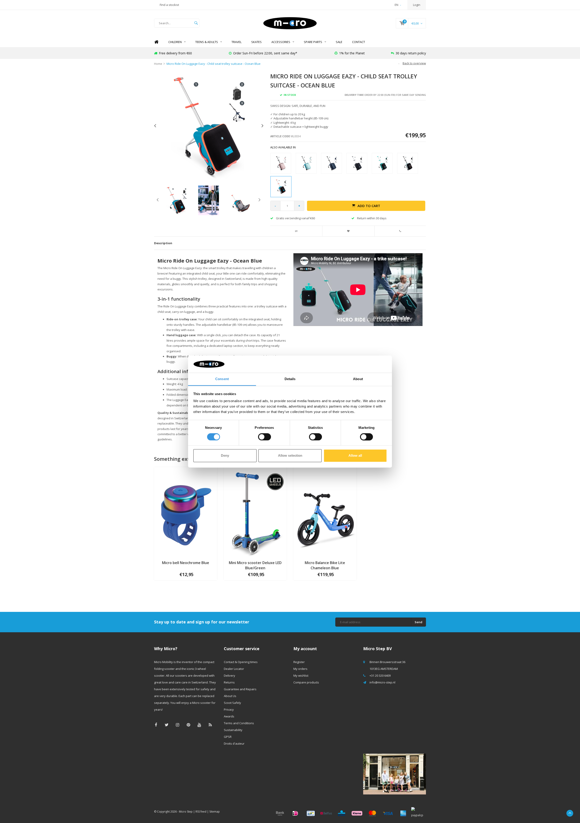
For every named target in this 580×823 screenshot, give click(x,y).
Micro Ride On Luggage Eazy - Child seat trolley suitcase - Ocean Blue (214, 64)
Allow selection (290, 456)
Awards (229, 716)
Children (175, 42)
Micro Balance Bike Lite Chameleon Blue (325, 565)
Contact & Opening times (241, 662)
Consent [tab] (222, 379)
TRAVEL (237, 42)
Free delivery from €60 (175, 53)
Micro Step (186, 811)
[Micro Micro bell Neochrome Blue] (185, 512)
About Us (230, 696)
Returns (229, 682)
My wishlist (300, 675)
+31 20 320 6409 (380, 675)
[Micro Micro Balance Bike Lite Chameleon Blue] (324, 512)
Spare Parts (313, 42)
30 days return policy (411, 53)
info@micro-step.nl (382, 682)
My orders (300, 669)
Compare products (306, 682)
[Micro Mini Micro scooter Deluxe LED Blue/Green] (255, 512)
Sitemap (214, 811)
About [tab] (358, 379)
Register (299, 662)
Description (163, 243)
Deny (225, 456)
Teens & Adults (206, 42)
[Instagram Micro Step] (177, 725)
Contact (358, 42)
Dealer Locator (234, 669)
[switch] (264, 436)
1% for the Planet (352, 53)
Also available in (283, 147)
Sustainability (233, 730)
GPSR (228, 737)
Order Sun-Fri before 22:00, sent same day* (265, 53)
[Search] (196, 23)
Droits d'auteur (234, 743)
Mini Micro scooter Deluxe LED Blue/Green (255, 565)
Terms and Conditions (239, 723)
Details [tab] (290, 379)
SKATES (256, 42)
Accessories (280, 42)
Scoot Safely (232, 703)
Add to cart (369, 205)
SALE (339, 42)
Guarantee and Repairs (240, 689)
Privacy (229, 709)
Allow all (355, 456)
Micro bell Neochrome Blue (185, 562)
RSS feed (201, 811)
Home (156, 42)
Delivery (229, 675)
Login (416, 5)
